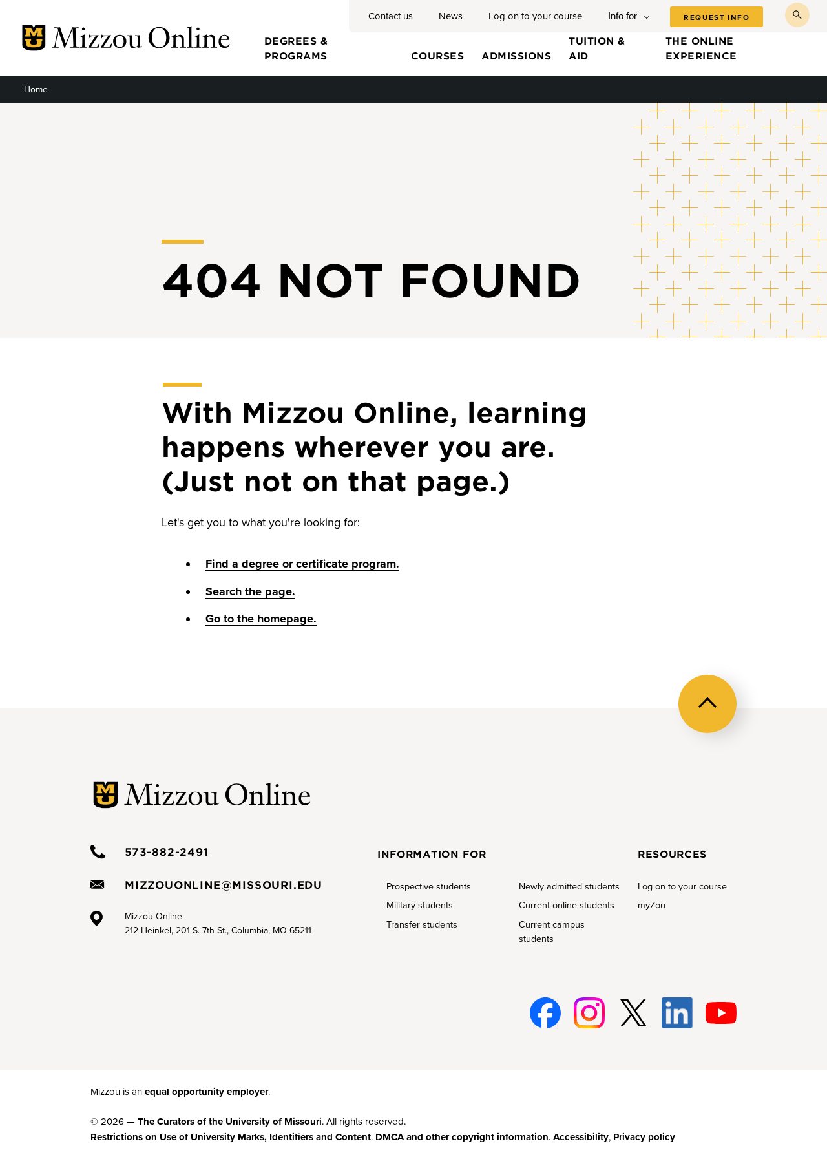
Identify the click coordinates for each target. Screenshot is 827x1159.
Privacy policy (644, 1137)
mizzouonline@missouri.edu (223, 884)
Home (36, 89)
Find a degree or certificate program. (302, 564)
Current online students (566, 905)
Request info (716, 17)
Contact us (390, 16)
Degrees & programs (296, 47)
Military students (419, 905)
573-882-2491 (167, 851)
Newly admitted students (569, 886)
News (451, 16)
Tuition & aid (597, 47)
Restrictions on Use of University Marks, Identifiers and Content (230, 1137)
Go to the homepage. (261, 618)
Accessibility (581, 1137)
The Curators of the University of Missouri (230, 1121)
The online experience (701, 47)
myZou (651, 905)
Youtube (720, 1013)
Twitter (631, 1013)
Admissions (516, 55)
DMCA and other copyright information (462, 1137)
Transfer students (421, 924)
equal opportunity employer (206, 1092)
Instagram (587, 1013)
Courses (438, 55)
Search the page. (250, 591)
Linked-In (676, 1013)
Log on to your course (535, 16)
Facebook (543, 1013)
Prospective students (428, 886)
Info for (622, 15)
